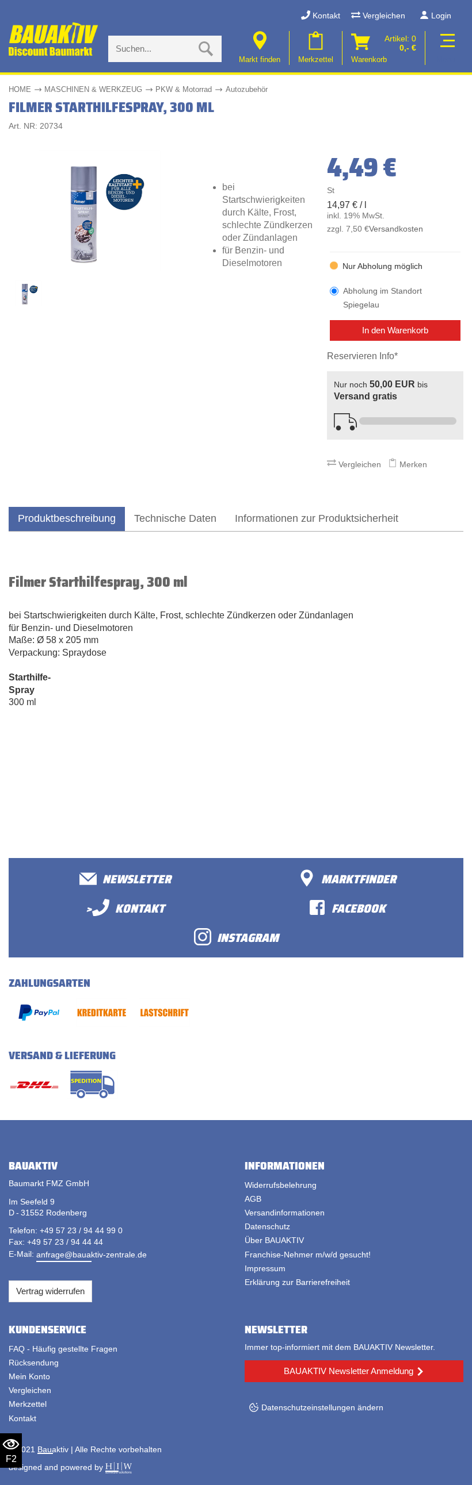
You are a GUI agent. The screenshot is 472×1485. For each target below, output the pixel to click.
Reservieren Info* (362, 356)
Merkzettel (28, 1404)
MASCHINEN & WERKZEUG (93, 89)
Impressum (265, 1268)
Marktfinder (358, 878)
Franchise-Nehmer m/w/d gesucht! (308, 1254)
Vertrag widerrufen (50, 1291)
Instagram (248, 937)
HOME (20, 89)
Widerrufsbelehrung (281, 1185)
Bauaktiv (52, 1449)
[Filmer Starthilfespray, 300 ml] (100, 210)
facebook (359, 908)
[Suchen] (206, 48)
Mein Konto (29, 1376)
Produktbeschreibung (67, 518)
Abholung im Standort (382, 297)
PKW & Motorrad (183, 89)
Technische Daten (175, 518)
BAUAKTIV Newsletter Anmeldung (348, 1371)
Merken (412, 464)
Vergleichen (382, 15)
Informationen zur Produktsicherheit (316, 518)
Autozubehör (247, 89)
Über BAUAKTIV (274, 1240)
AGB (253, 1198)
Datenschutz (267, 1226)
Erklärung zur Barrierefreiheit (297, 1282)
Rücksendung (34, 1362)
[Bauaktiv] (54, 39)
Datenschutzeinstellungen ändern (322, 1407)
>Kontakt (125, 908)
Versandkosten (396, 229)
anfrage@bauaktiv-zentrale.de (91, 1254)
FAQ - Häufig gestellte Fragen (63, 1348)
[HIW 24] (118, 1467)
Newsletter (136, 878)
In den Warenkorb (395, 330)
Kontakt (325, 15)
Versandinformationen (285, 1212)
